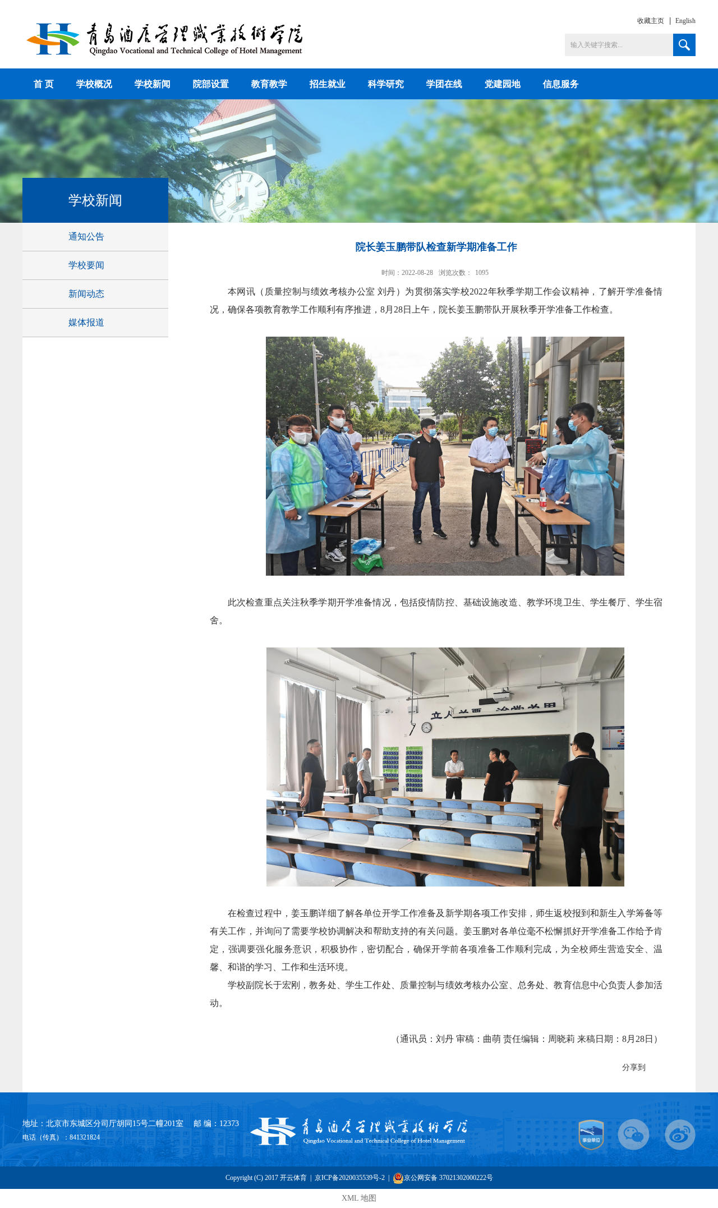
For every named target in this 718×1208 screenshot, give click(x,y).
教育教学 (269, 84)
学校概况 (94, 84)
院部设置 (211, 84)
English (685, 21)
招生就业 (328, 84)
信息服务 (561, 84)
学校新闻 (153, 84)
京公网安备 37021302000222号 (448, 1178)
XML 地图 (359, 1198)
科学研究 (386, 84)
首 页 (44, 84)
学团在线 (444, 84)
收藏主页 (650, 21)
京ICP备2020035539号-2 (350, 1178)
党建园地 (503, 84)
